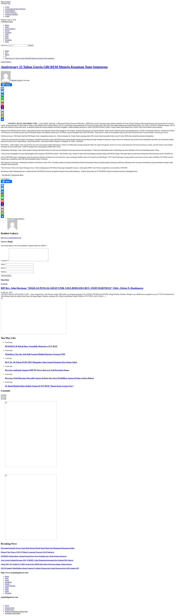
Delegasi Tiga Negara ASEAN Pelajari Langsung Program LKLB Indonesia (27, 552)
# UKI (7, 7)
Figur (6, 578)
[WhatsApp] (89, 97)
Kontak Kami (9, 610)
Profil (7, 589)
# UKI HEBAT (10, 11)
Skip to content (6, 2)
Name (3, 264)
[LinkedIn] (89, 94)
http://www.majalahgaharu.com (11, 238)
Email (3, 268)
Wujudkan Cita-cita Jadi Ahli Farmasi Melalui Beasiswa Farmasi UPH (35, 354)
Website (3, 272)
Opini (7, 587)
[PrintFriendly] (89, 116)
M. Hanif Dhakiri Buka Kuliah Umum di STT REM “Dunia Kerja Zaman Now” (39, 386)
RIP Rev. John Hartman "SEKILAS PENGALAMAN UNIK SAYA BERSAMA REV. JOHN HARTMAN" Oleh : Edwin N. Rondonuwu (72, 288)
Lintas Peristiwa (6, 62)
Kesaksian (4, 284)
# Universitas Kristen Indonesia (15, 9)
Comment (4, 260)
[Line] (89, 100)
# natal (7, 16)
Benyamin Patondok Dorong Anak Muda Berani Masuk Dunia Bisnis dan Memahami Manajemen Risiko (37, 548)
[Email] (89, 110)
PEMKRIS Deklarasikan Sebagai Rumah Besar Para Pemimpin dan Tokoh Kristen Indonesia (33, 556)
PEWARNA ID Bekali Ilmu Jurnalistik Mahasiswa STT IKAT (31, 346)
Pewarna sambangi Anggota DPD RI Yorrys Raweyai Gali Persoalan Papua (37, 370)
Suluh (7, 591)
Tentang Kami (9, 608)
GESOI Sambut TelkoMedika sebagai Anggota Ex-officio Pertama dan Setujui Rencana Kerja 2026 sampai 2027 (40, 568)
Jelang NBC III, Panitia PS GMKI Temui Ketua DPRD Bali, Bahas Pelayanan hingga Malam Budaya (36, 564)
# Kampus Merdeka (11, 14)
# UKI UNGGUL (11, 12)
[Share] (89, 119)
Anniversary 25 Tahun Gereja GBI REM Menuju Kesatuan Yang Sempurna (54, 67)
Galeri (7, 580)
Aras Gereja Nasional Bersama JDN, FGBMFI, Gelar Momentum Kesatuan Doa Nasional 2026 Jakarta (37, 560)
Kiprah (7, 584)
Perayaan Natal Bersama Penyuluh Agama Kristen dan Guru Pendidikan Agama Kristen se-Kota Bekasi (49, 378)
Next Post (5, 280)
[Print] (89, 113)
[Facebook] (89, 88)
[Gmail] (89, 104)
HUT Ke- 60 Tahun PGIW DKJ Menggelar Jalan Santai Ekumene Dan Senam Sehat (41, 362)
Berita (7, 576)
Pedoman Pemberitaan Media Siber (16, 611)
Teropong (8, 593)
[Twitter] (89, 91)
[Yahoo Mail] (89, 107)
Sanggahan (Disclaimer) (13, 613)
